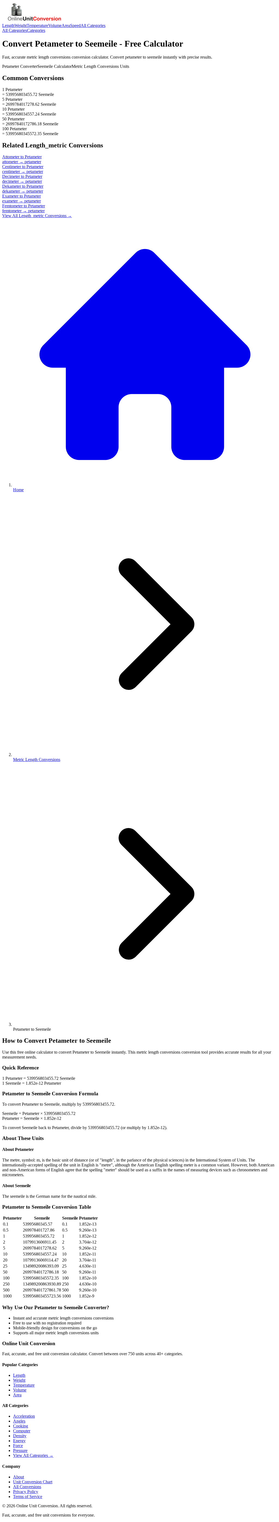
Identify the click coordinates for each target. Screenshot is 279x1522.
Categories (36, 30)
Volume (55, 25)
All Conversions (27, 1486)
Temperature (37, 25)
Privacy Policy (25, 1491)
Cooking (20, 1426)
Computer (21, 1431)
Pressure (20, 1450)
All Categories (93, 25)
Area (66, 25)
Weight (20, 25)
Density (19, 1435)
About (18, 1477)
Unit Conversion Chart (32, 1481)
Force (18, 1445)
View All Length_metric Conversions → (37, 215)
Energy (19, 1440)
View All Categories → (33, 1455)
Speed (75, 25)
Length (8, 25)
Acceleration (24, 1416)
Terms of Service (27, 1496)
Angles (19, 1421)
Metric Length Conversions (36, 759)
